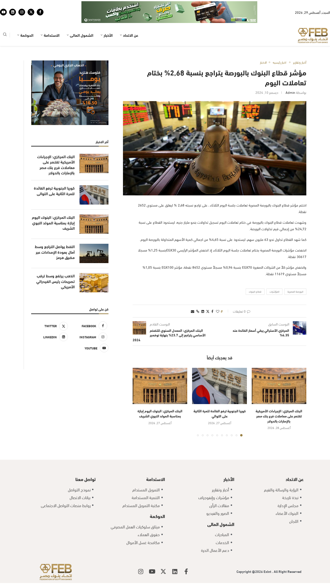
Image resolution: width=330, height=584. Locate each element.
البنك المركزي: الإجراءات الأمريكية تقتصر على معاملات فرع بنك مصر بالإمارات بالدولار (279, 400)
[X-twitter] (163, 556)
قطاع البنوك (255, 276)
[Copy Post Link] (197, 296)
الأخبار (108, 20)
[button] (139, 387)
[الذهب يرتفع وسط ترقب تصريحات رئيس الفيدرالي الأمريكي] (93, 267)
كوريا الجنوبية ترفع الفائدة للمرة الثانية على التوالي (220, 398)
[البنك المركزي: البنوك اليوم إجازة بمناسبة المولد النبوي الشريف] (160, 371)
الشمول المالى (81, 20)
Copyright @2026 (250, 556)
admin (290, 77)
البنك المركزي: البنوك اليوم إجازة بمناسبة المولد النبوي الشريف (159, 398)
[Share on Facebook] (212, 296)
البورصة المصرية (295, 276)
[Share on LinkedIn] (202, 296)
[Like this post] (217, 296)
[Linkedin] (12, 4)
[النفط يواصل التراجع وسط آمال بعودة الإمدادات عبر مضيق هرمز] (93, 238)
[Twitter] (31, 4)
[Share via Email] (192, 296)
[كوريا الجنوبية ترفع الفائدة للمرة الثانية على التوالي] (219, 371)
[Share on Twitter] (207, 296)
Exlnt (268, 556)
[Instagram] (21, 4)
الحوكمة (26, 20)
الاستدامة (51, 20)
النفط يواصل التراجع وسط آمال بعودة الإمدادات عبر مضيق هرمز (55, 237)
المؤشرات (274, 276)
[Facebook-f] (186, 556)
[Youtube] (3, 4)
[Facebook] (40, 4)
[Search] (4, 20)
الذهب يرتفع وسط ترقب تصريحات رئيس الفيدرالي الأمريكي (55, 266)
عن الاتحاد (130, 20)
